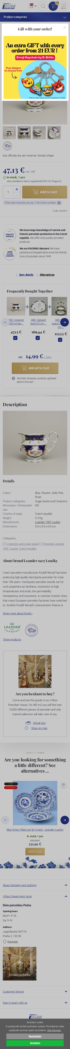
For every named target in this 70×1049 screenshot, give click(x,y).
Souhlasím (35, 1043)
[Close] (65, 27)
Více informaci (54, 1030)
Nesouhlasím (35, 1036)
